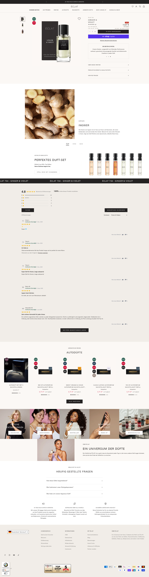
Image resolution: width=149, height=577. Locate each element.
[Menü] (9, 563)
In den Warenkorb (113, 31)
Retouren (43, 537)
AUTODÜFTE (65, 10)
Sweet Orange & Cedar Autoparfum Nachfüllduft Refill (74, 386)
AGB (66, 534)
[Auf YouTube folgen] (14, 555)
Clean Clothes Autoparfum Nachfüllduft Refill (103, 386)
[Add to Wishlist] (79, 18)
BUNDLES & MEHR (115, 10)
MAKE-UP (104, 432)
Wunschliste (44, 543)
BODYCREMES (45, 432)
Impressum (68, 549)
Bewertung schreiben (116, 210)
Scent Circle (91, 543)
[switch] (6, 573)
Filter (27, 210)
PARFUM (56, 10)
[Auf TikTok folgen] (18, 555)
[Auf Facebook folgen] (5, 555)
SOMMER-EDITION (34, 10)
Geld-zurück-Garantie (47, 534)
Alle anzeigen (74, 401)
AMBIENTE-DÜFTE (88, 10)
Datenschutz (68, 537)
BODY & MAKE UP (101, 10)
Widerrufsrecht (69, 543)
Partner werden (92, 549)
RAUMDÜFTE (75, 10)
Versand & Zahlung (70, 546)
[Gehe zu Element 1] (22, 19)
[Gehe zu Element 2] (22, 25)
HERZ (74, 144)
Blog (89, 537)
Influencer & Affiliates (94, 546)
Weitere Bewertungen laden (74, 330)
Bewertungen (91, 540)
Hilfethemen (68, 540)
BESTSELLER (74, 432)
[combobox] (18, 532)
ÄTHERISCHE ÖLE (134, 432)
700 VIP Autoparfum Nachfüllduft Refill (133, 386)
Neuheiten (15, 432)
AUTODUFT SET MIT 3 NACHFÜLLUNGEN (16, 386)
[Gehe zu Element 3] (22, 31)
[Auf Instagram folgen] (9, 555)
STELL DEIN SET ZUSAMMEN (47, 172)
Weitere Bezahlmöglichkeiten (108, 40)
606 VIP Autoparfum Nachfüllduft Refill (45, 386)
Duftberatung (44, 540)
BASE (81, 144)
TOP (67, 144)
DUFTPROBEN (46, 10)
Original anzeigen (43, 253)
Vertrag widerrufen (46, 546)
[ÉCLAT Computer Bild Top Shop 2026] (57, 568)
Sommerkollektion (93, 534)
